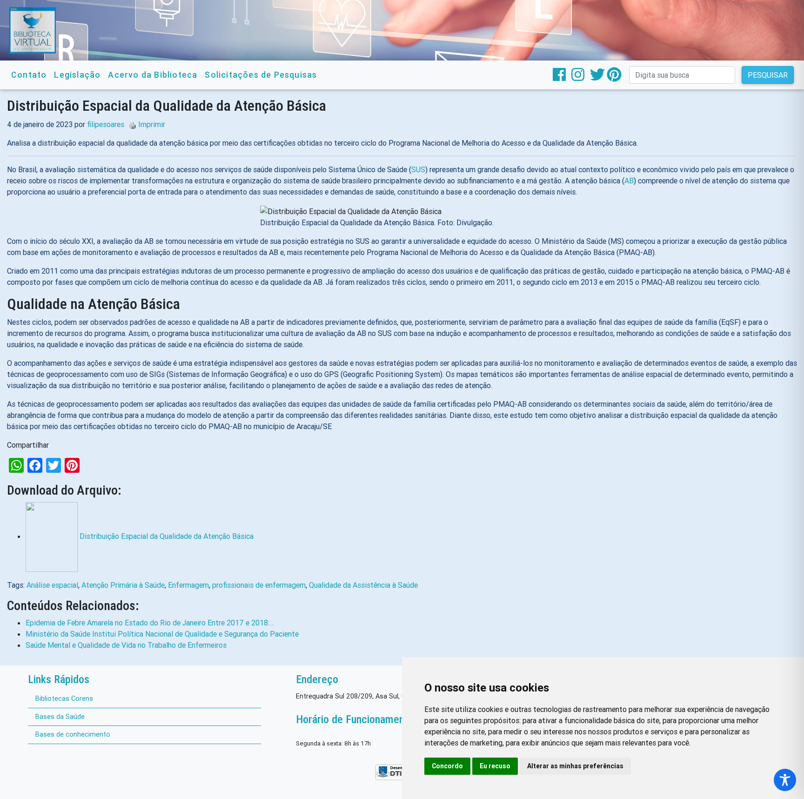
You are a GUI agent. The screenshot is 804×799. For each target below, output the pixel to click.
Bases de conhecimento (72, 734)
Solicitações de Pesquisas (261, 74)
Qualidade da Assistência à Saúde (363, 585)
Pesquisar (768, 75)
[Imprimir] (130, 124)
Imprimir (151, 124)
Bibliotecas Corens (64, 698)
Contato (29, 74)
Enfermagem (188, 585)
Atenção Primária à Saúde (123, 585)
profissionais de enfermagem (259, 585)
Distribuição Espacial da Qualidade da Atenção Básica (167, 536)
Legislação (77, 74)
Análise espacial (52, 585)
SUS (418, 169)
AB (629, 180)
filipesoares (105, 124)
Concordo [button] (447, 766)
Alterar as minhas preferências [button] (575, 766)
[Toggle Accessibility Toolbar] (785, 780)
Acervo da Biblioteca (152, 74)
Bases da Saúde (60, 716)
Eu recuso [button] (495, 766)
